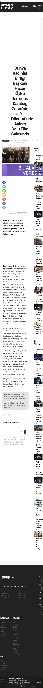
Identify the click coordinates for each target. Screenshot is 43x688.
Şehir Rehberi (15, 649)
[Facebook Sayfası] (2, 586)
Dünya (3, 629)
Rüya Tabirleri (5, 667)
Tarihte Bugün (15, 641)
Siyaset (3, 627)
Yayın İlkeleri (5, 595)
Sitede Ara (4, 661)
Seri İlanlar (16, 646)
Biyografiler (4, 665)
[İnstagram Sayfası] (9, 586)
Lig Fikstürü (15, 637)
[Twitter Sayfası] (5, 586)
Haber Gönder (22, 598)
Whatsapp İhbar (22, 595)
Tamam (32, 686)
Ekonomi (3, 634)
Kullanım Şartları (22, 593)
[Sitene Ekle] (26, 586)
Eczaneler (16, 634)
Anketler (3, 663)
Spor (2, 631)
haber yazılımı (4, 683)
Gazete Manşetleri (16, 653)
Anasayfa (4, 15)
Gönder (25, 432)
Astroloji (3, 670)
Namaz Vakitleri (15, 631)
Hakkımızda (4, 593)
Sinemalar (16, 644)
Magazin (3, 625)
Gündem (25, 6)
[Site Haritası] (23, 586)
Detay (24, 686)
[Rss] (19, 586)
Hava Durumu (15, 623)
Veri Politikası (5, 598)
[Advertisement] (21, 41)
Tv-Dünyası (4, 636)
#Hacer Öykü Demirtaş (10, 415)
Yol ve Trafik (15, 627)
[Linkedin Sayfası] (15, 586)
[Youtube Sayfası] (12, 586)
